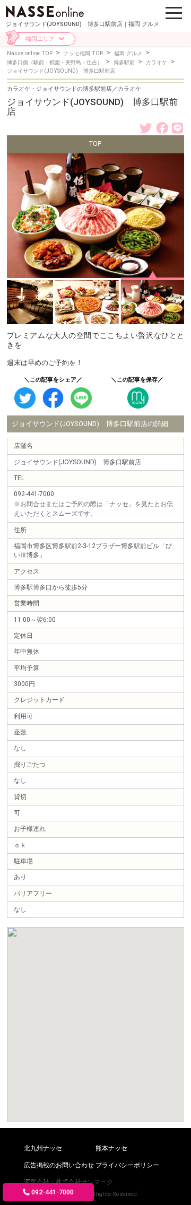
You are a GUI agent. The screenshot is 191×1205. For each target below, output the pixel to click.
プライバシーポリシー (127, 1166)
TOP (95, 144)
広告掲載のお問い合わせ (59, 1166)
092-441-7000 (52, 1192)
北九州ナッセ (43, 1149)
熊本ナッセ (111, 1149)
